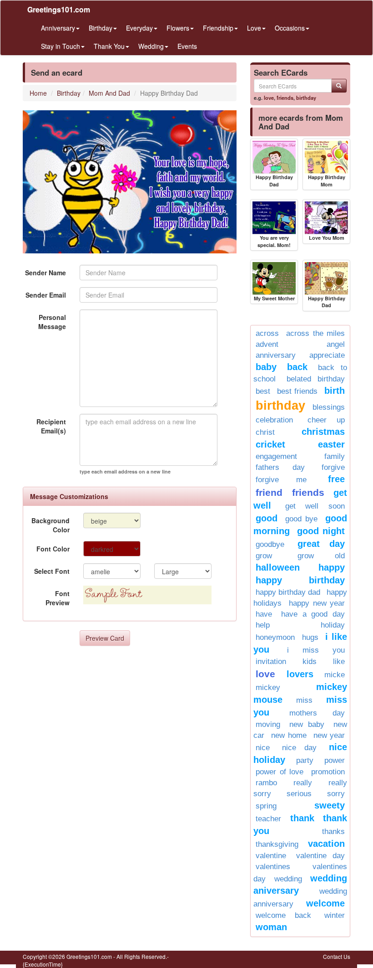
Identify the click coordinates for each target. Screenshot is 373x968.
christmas (323, 432)
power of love (279, 771)
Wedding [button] (151, 46)
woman (271, 927)
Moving (268, 724)
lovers (300, 674)
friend (269, 492)
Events (187, 46)
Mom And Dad (109, 93)
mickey (268, 687)
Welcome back (283, 915)
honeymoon (275, 637)
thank (302, 818)
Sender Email (45, 294)
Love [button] (254, 27)
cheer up (326, 420)
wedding (288, 879)
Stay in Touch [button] (60, 46)
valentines (273, 866)
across (267, 333)
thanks (333, 831)
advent (267, 344)
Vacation (326, 844)
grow (264, 555)
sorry (336, 793)
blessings (329, 407)
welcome (325, 903)
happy (331, 567)
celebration (274, 420)
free (336, 479)
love (269, 97)
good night (321, 531)
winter (334, 915)
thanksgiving (277, 844)
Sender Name (45, 272)
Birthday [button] (100, 27)
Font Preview (57, 598)
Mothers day (317, 713)
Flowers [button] (177, 27)
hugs (310, 637)
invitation (271, 661)
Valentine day (320, 855)
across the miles (315, 333)
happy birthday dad (288, 592)
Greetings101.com (58, 9)
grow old (321, 555)
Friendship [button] (218, 27)
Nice (263, 747)
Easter (331, 444)
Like (339, 661)
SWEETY (329, 805)
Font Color (53, 548)
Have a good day (313, 614)
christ (265, 432)
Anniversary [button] (58, 27)
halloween (278, 567)
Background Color (50, 525)
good (266, 518)
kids (309, 661)
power (334, 760)
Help (263, 625)
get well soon (315, 506)
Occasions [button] (290, 27)
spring (266, 806)
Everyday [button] (139, 27)
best (263, 391)
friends (285, 97)
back (297, 367)
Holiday (333, 625)
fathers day (280, 467)
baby (266, 367)
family (334, 456)
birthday (306, 97)
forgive (333, 467)
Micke (334, 674)
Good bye (301, 519)
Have (264, 614)
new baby (306, 724)
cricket (270, 444)
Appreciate (327, 355)
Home (38, 93)
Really (302, 782)
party (304, 760)
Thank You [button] (109, 46)
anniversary (276, 355)
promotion (328, 771)
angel (336, 344)
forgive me (281, 479)
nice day (299, 747)
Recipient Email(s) (51, 426)
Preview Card (105, 638)
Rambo (266, 782)
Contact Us (336, 956)
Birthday (69, 93)
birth (334, 391)
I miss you (316, 650)
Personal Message (52, 322)
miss (304, 700)
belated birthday (316, 379)
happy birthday (300, 580)
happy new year (317, 603)
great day (321, 544)
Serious (299, 793)
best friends (297, 391)
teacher (268, 818)
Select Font (52, 571)
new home (288, 735)
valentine (271, 855)
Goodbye (270, 544)
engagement (276, 456)
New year (329, 735)
